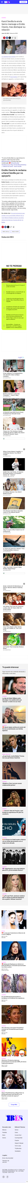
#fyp (11, 165)
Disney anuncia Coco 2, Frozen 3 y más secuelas (15, 285)
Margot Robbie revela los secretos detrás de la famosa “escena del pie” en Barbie (13, 220)
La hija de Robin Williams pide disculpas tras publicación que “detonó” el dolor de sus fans (12, 699)
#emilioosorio (6, 165)
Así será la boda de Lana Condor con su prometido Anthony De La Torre (13, 216)
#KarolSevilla (15, 163)
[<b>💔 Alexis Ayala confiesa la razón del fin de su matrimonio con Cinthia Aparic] (14, 714)
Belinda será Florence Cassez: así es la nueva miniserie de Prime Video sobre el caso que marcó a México (15, 317)
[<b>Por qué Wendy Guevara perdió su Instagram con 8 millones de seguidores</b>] (14, 983)
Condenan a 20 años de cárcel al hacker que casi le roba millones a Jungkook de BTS (15, 308)
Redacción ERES (14, 33)
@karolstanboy (6, 161)
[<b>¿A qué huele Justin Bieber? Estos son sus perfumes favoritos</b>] (14, 743)
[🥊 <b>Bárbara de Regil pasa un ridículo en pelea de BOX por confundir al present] (14, 950)
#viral (15, 165)
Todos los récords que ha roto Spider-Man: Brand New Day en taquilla (15, 300)
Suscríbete (23, 2)
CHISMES (4, 17)
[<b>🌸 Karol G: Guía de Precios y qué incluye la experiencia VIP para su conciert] (14, 798)
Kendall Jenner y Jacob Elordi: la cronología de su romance (15, 292)
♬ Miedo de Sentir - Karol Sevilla (11, 166)
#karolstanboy (21, 165)
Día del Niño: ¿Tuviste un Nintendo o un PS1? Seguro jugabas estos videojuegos (14, 326)
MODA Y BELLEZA (6, 754)
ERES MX (3, 937)
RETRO (3, 931)
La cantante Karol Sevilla (8, 56)
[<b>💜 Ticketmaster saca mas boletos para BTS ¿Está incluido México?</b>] (14, 856)
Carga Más (14, 1104)
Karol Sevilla (13, 77)
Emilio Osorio (15, 231)
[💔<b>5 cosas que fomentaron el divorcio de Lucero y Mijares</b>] (14, 919)
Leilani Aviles (4, 1066)
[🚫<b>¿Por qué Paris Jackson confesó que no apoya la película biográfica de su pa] (14, 883)
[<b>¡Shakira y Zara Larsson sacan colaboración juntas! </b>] (14, 770)
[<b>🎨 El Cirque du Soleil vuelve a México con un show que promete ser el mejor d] (14, 827)
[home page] (7, 2)
